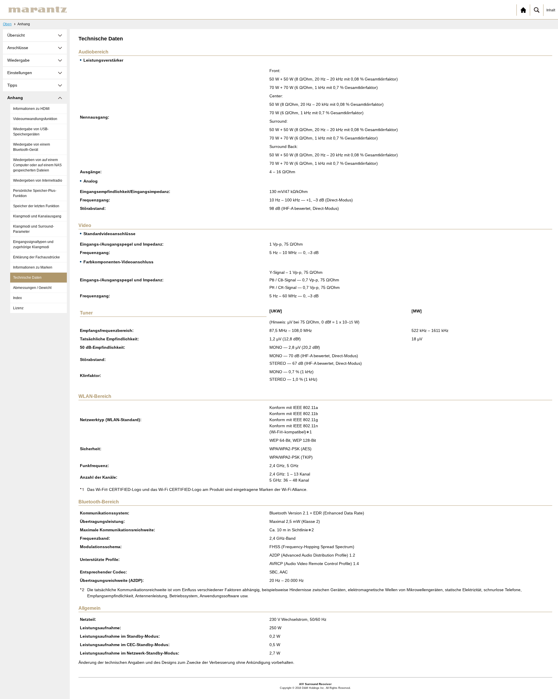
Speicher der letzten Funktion (36, 206)
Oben (7, 24)
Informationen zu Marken (32, 267)
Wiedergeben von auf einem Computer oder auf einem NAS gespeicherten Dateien (37, 165)
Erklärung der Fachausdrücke (36, 257)
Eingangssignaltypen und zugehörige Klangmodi (33, 244)
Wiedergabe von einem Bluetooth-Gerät (31, 147)
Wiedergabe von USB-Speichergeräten (31, 131)
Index (17, 298)
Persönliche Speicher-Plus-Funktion (34, 193)
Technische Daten (27, 278)
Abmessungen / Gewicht (32, 288)
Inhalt (550, 10)
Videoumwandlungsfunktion (35, 119)
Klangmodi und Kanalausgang (37, 216)
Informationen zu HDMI (31, 109)
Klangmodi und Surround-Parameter (33, 229)
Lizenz (18, 308)
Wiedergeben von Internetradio (37, 180)
